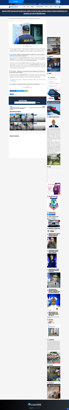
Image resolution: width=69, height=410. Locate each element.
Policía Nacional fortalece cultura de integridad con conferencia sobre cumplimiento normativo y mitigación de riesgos (39, 119)
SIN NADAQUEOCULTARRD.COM (36, 408)
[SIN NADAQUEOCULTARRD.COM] (34, 406)
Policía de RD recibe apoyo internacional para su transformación (27, 84)
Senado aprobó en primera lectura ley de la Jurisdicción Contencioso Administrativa (32, 4)
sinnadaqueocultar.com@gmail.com (54, 84)
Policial (16, 94)
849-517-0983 (51, 81)
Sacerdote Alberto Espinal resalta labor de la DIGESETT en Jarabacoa (15, 120)
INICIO (24, 6)
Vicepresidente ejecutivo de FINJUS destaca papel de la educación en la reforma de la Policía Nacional (39, 128)
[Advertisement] (50, 21)
